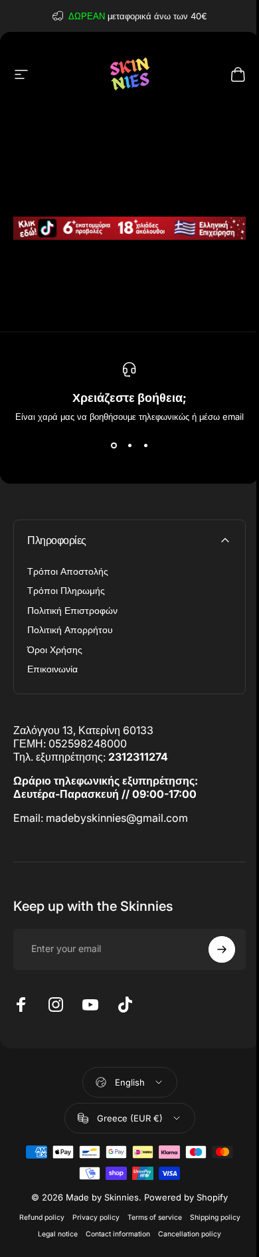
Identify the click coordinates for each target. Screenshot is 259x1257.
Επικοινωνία (52, 668)
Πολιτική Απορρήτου (70, 629)
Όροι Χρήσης (54, 649)
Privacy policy (96, 1217)
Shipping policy (215, 1217)
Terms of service (155, 1217)
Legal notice (58, 1234)
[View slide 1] (114, 446)
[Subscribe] (222, 949)
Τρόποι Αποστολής (67, 571)
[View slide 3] (145, 446)
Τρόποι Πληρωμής (66, 590)
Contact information (118, 1234)
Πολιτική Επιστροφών (72, 610)
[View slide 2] (129, 446)
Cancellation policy (189, 1234)
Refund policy (41, 1217)
